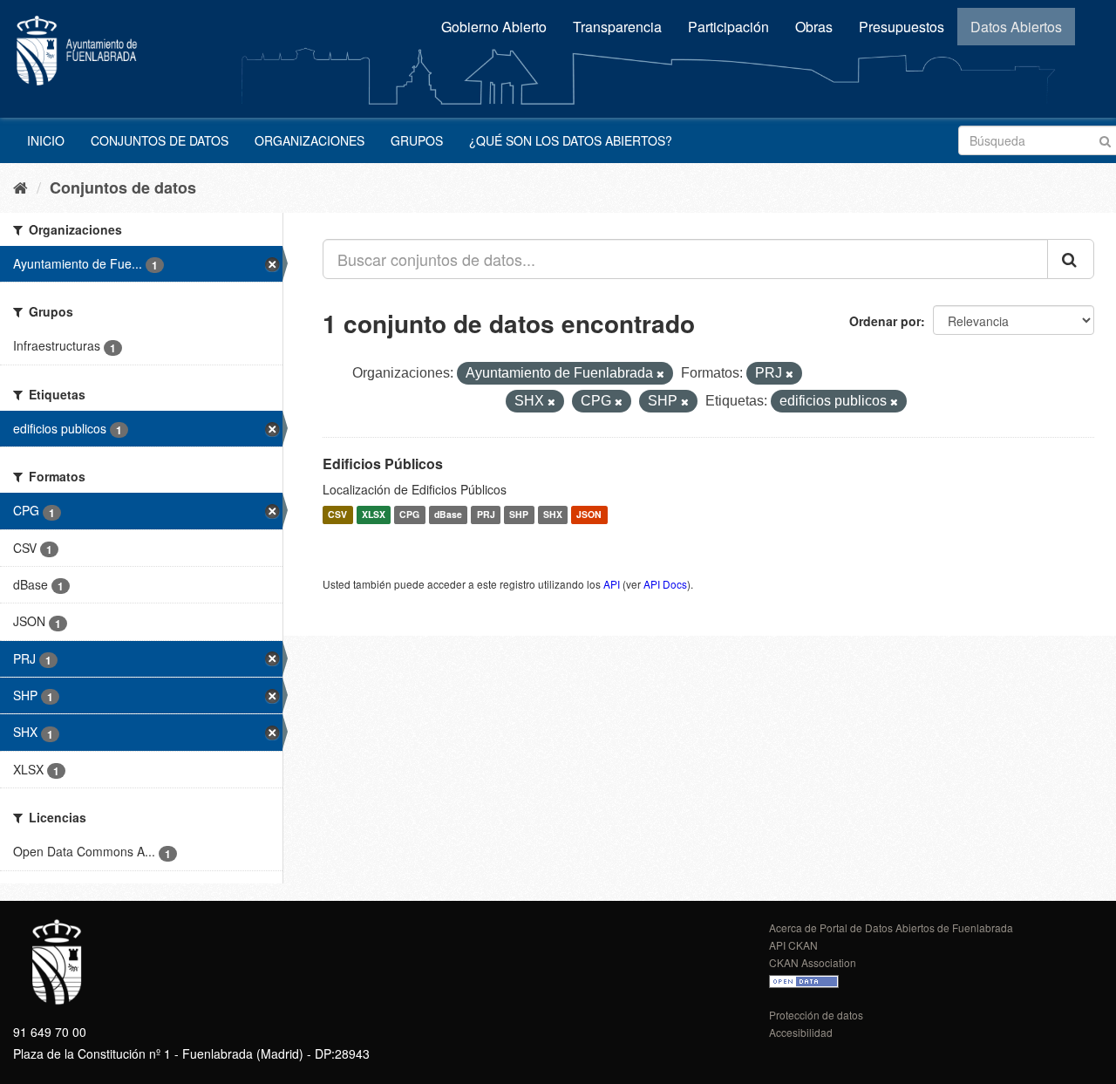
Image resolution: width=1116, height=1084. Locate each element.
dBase (448, 515)
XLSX (373, 515)
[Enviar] (1105, 139)
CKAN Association (812, 962)
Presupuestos (901, 27)
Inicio (46, 140)
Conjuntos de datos (159, 140)
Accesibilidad (801, 1032)
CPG (409, 515)
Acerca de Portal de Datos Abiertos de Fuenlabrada (891, 927)
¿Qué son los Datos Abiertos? (570, 140)
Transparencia (617, 27)
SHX (552, 515)
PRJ (486, 515)
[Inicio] (20, 186)
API (611, 583)
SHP (518, 515)
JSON (589, 515)
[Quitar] (660, 374)
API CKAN (793, 944)
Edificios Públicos (383, 463)
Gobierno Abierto (494, 27)
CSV (337, 515)
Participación (728, 27)
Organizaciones (309, 140)
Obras (814, 27)
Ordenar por (885, 321)
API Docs (665, 583)
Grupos (417, 140)
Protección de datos (816, 1014)
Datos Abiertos (1016, 27)
